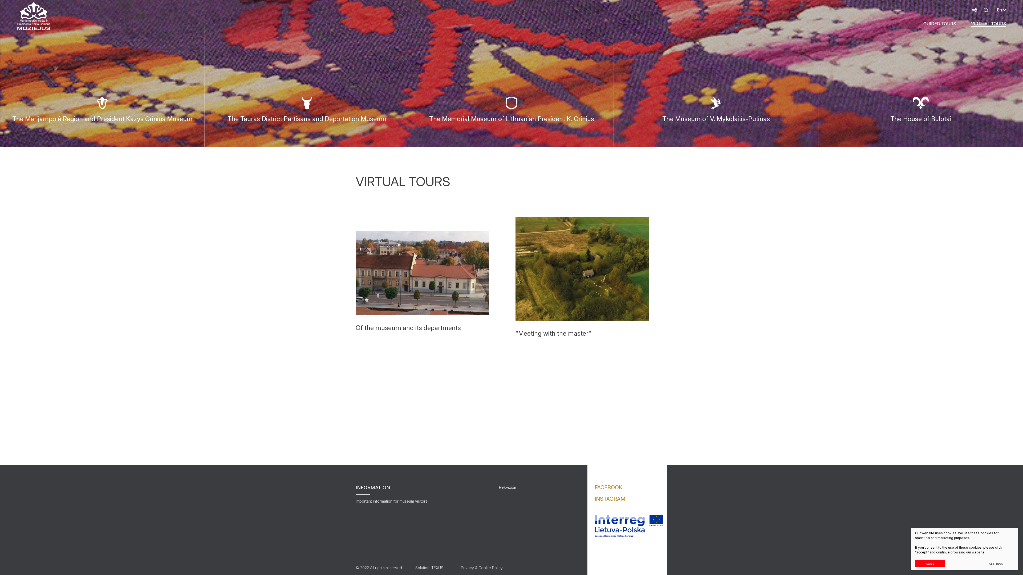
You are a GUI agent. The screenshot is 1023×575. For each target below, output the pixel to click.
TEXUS (437, 567)
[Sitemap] (974, 10)
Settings (996, 563)
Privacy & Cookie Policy (482, 567)
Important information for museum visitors (391, 501)
